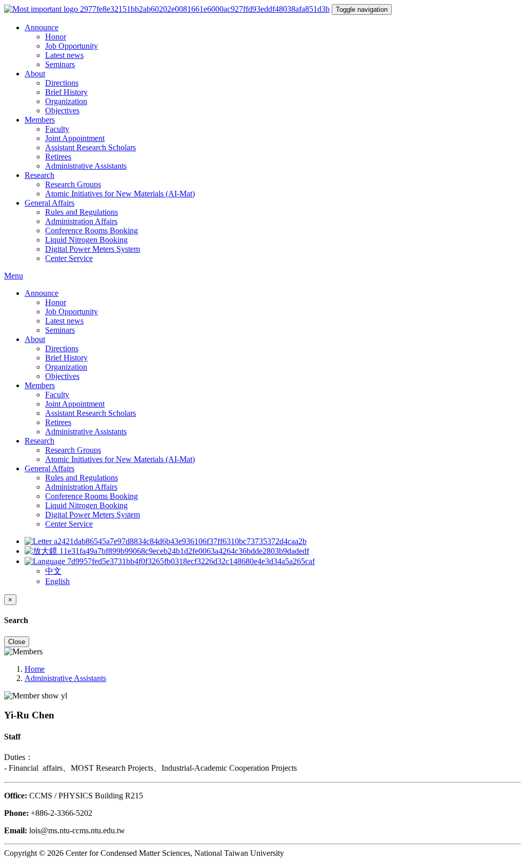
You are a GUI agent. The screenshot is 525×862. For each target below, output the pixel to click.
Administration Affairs (81, 221)
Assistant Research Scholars (90, 147)
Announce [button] (41, 27)
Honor (55, 36)
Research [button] (39, 175)
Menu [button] (13, 275)
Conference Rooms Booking (91, 230)
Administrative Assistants (86, 166)
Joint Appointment (75, 138)
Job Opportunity (71, 46)
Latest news (64, 55)
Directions (61, 82)
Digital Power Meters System (92, 249)
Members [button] (40, 119)
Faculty (57, 129)
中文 (53, 571)
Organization (66, 101)
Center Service (69, 258)
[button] (170, 561)
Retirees (58, 156)
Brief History (66, 92)
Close (16, 642)
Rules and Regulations (81, 212)
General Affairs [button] (49, 202)
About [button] (35, 73)
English (57, 581)
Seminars (60, 64)
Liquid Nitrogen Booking (86, 239)
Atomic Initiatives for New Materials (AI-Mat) (120, 193)
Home (35, 669)
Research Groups (73, 184)
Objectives (62, 110)
